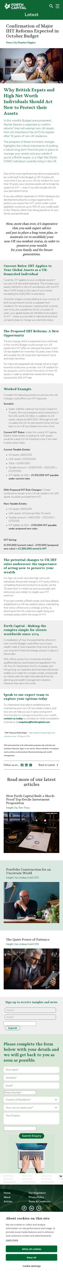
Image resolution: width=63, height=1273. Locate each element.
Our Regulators (37, 1192)
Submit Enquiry (31, 1136)
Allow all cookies (31, 1248)
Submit (12, 1028)
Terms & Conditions (39, 1201)
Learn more (12, 1240)
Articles (8, 1201)
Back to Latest (47, 764)
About (7, 1197)
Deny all (31, 1257)
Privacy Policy (36, 1197)
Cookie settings (32, 1265)
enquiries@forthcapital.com (34, 722)
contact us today (13, 718)
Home (7, 1192)
